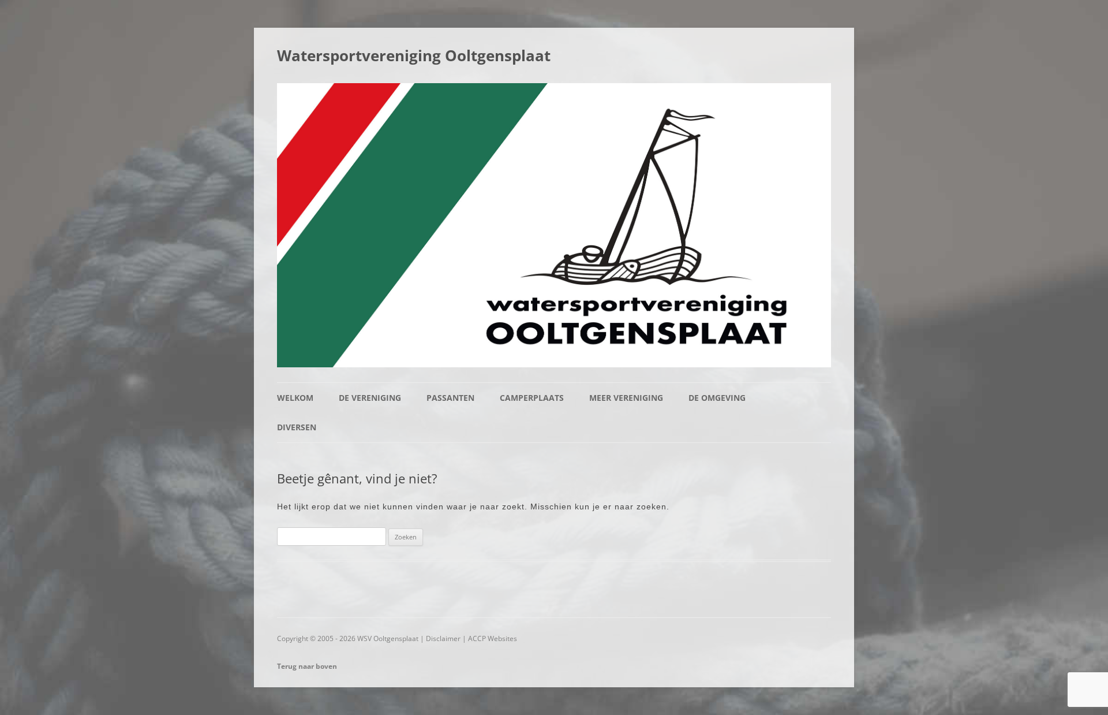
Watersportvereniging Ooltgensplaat (414, 55)
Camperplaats (532, 397)
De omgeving (717, 397)
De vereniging (370, 397)
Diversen (296, 427)
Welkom (295, 397)
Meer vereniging (626, 397)
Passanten (450, 397)
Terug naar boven (307, 666)
